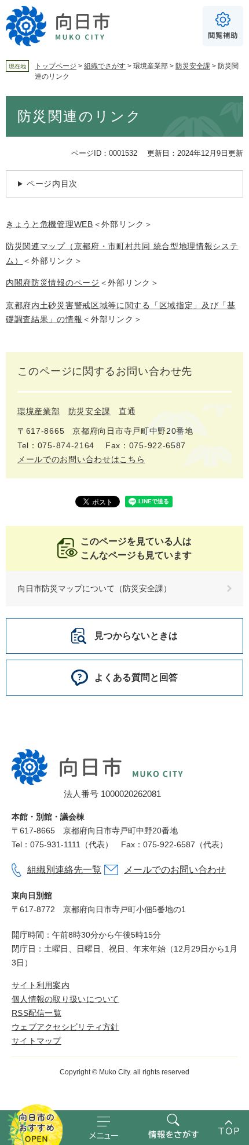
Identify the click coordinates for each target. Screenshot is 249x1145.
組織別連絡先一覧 (64, 870)
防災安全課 (192, 66)
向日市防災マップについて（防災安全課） (94, 588)
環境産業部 (38, 411)
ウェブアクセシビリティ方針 (65, 1026)
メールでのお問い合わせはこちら (81, 459)
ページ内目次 (52, 183)
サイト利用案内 (40, 985)
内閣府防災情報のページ (53, 282)
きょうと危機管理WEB (49, 224)
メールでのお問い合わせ (175, 870)
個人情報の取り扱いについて (65, 999)
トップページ (55, 66)
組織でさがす (105, 66)
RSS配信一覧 (36, 1013)
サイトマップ (36, 1040)
